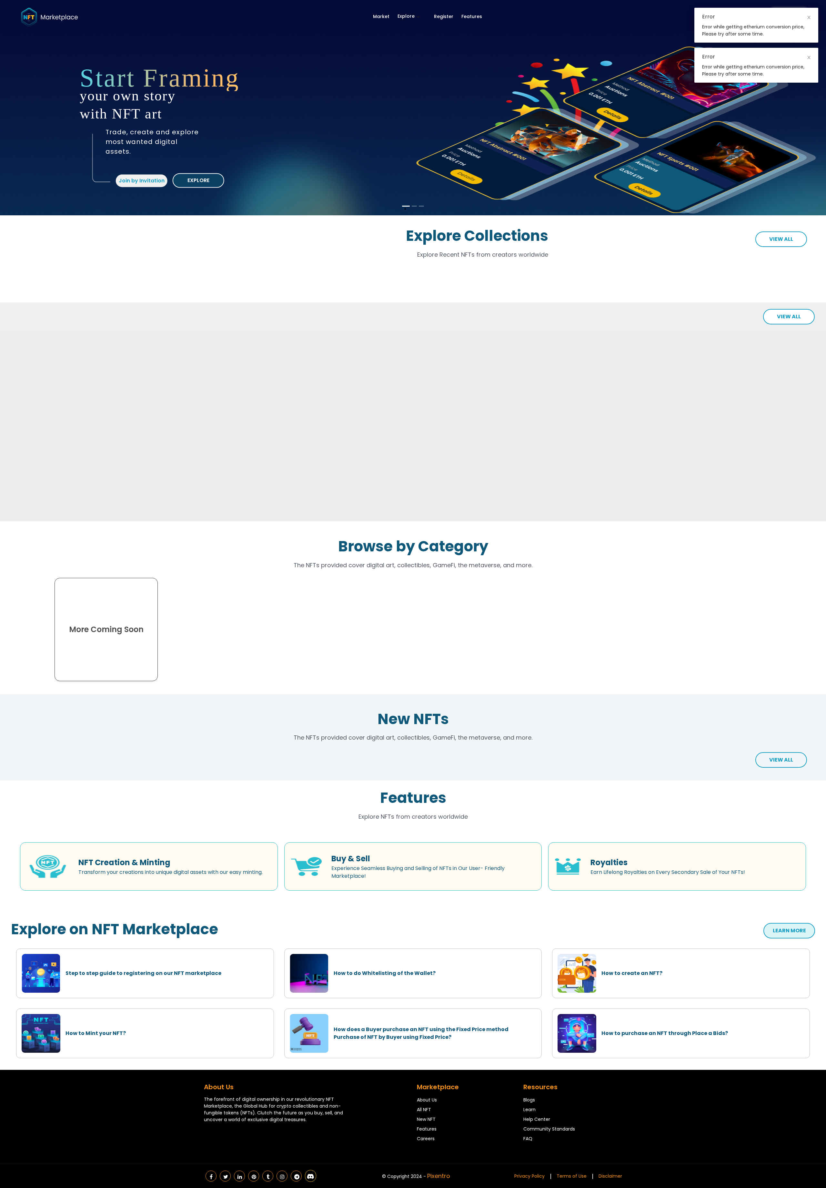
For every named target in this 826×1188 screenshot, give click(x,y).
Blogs (529, 1100)
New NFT (426, 1119)
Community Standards (549, 1129)
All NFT (424, 1109)
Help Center (536, 1119)
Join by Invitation (142, 180)
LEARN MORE (789, 930)
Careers (426, 1138)
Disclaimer (610, 1176)
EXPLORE (198, 180)
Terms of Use (572, 1176)
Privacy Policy (529, 1176)
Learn (529, 1109)
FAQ (527, 1138)
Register (443, 16)
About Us (427, 1100)
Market (381, 16)
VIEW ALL (781, 239)
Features (471, 16)
